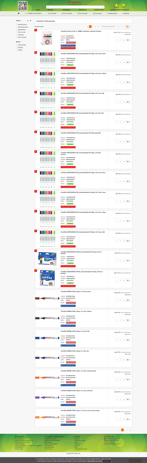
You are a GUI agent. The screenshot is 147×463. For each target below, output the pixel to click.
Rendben (106, 461)
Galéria (76, 442)
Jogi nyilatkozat (48, 445)
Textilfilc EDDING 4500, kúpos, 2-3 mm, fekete (76, 311)
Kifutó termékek (82, 13)
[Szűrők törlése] (28, 21)
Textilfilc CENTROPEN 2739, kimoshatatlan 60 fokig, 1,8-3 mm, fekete (83, 73)
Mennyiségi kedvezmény (68, 48)
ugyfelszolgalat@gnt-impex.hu (113, 443)
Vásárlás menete (19, 449)
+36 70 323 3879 (109, 442)
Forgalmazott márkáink (80, 440)
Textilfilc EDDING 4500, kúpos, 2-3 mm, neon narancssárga (80, 410)
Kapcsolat (76, 445)
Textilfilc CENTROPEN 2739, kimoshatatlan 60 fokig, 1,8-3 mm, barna (83, 53)
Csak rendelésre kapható (68, 305)
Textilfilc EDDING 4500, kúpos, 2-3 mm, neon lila (76, 390)
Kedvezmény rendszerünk (80, 449)
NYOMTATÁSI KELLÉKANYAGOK (119, 10)
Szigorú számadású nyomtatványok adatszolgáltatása (28, 445)
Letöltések (126, 13)
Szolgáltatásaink (112, 13)
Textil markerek (49, 21)
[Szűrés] (31, 21)
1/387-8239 (109, 440)
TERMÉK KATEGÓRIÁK (34, 13)
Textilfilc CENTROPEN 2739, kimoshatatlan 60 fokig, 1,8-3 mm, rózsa (83, 192)
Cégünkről (76, 438)
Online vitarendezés (49, 447)
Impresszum (77, 443)
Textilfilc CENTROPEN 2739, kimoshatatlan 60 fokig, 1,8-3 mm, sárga (83, 212)
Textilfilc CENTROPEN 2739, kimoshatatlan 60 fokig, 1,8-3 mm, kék (82, 93)
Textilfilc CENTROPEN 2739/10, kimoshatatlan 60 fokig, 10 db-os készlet (82, 272)
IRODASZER (66, 10)
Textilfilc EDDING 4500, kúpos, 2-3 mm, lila (75, 351)
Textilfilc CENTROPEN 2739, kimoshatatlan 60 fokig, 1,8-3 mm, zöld (83, 232)
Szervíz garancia (49, 449)
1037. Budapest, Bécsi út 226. (112, 438)
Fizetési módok (18, 438)
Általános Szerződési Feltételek (52, 440)
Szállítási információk (20, 443)
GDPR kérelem (48, 442)
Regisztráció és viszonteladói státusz (24, 440)
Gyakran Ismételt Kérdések (51, 443)
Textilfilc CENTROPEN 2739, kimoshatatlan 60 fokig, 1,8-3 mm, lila (82, 113)
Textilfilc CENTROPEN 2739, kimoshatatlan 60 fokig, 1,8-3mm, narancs (81, 153)
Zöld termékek (97, 13)
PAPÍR (38, 10)
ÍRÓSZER (50, 10)
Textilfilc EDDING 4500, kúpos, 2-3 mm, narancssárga (78, 371)
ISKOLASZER (83, 10)
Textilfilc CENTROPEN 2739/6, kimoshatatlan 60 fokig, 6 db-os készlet (81, 252)
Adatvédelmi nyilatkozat (50, 438)
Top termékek (52, 13)
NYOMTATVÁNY (99, 10)
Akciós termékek (67, 13)
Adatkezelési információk (94, 461)
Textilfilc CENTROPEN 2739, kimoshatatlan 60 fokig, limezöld (81, 133)
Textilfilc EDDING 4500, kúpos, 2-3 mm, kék (75, 331)
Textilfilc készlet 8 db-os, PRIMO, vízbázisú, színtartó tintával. (81, 31)
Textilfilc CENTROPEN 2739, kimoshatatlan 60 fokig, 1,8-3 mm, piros (83, 172)
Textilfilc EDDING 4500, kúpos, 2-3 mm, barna (76, 291)
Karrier (75, 447)
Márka (18, 42)
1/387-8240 (116, 440)
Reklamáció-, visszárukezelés (22, 442)
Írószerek (39, 21)
